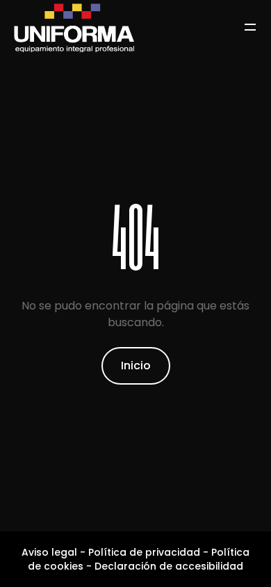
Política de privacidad (144, 552)
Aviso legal (49, 552)
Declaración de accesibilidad (169, 566)
